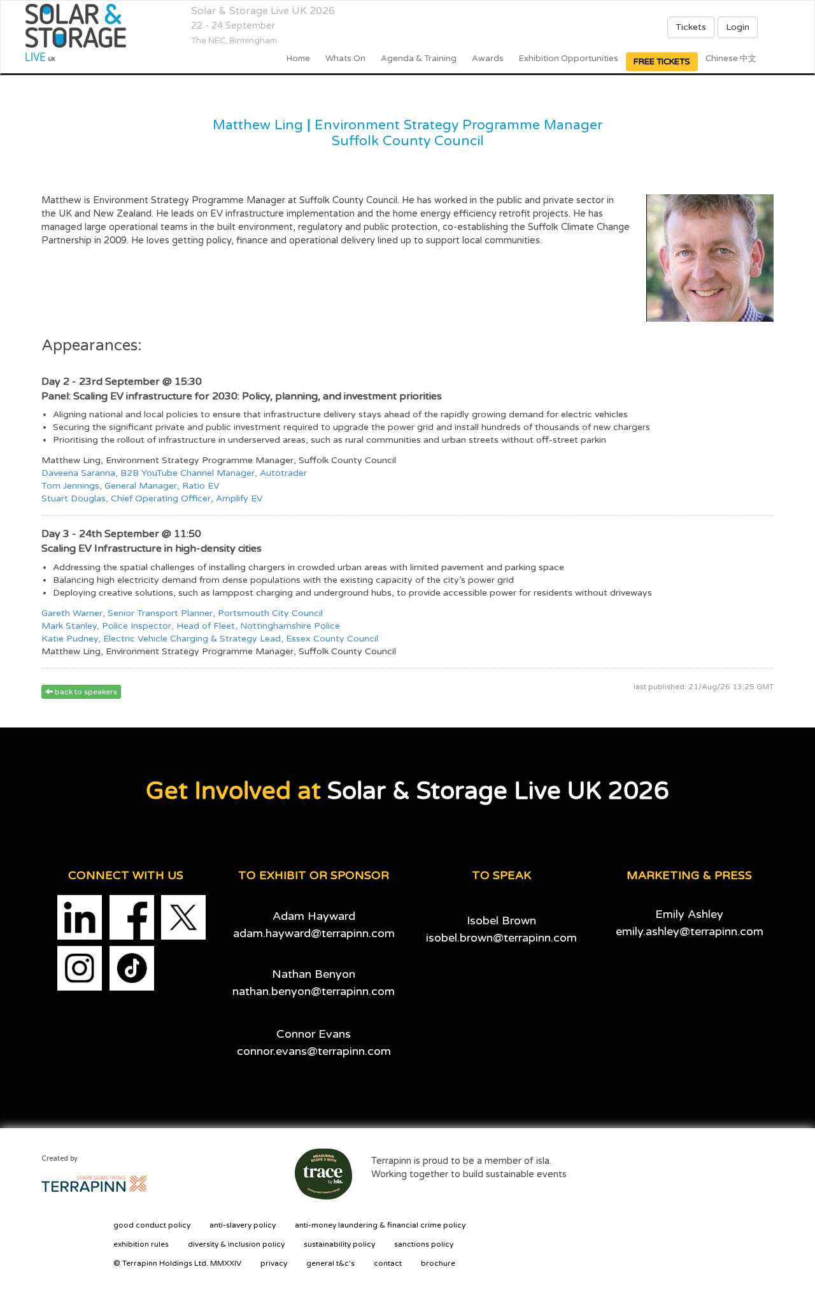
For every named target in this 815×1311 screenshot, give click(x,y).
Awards (488, 59)
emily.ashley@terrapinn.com (689, 931)
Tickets (691, 27)
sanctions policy (423, 1244)
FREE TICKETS (662, 62)
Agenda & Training (419, 59)
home (298, 59)
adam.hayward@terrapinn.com (314, 933)
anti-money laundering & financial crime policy (380, 1225)
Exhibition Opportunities (568, 59)
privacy (273, 1263)
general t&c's (330, 1263)
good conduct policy (151, 1225)
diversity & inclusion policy (236, 1244)
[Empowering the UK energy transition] (79, 32)
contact (388, 1263)
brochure (438, 1263)
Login (737, 27)
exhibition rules (141, 1244)
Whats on (345, 59)
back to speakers (85, 691)
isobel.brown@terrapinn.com (501, 938)
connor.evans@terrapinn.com (314, 1051)
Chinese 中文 (730, 59)
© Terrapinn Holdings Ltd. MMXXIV (177, 1263)
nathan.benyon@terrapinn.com (313, 991)
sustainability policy (339, 1244)
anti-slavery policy (242, 1225)
